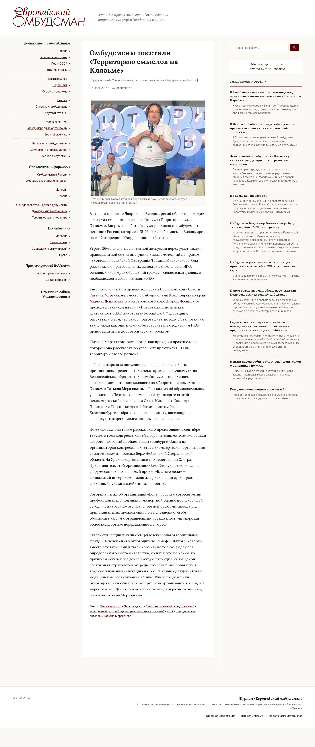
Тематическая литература (49, 217)
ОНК (170, 611)
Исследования (59, 228)
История (61, 189)
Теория (62, 196)
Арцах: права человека (52, 273)
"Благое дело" (133, 606)
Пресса (62, 100)
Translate (278, 69)
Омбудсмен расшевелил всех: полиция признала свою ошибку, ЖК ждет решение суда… (262, 266)
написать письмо (252, 715)
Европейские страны (53, 57)
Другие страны (57, 70)
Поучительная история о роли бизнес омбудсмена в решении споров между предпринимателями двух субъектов (259, 326)
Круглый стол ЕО (55, 113)
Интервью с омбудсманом (49, 143)
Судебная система (54, 91)
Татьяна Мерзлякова (108, 295)
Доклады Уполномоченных (49, 211)
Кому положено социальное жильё (257, 389)
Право (63, 255)
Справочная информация (49, 167)
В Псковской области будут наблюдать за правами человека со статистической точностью (262, 128)
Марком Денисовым (107, 301)
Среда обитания (56, 280)
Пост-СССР (59, 63)
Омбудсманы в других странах (46, 180)
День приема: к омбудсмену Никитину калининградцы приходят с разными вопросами (259, 160)
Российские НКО (56, 122)
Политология (58, 242)
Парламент (59, 85)
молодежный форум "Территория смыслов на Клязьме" (127, 611)
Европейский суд (56, 134)
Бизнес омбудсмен (54, 156)
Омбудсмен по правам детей (48, 150)
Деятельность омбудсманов (47, 43)
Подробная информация (219, 715)
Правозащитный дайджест (48, 266)
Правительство (57, 78)
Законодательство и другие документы (40, 205)
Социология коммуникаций (49, 248)
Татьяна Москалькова (170, 260)
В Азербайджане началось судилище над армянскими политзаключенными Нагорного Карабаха (265, 96)
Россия (62, 51)
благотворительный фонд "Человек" (170, 606)
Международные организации (47, 128)
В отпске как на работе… (248, 195)
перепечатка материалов (285, 715)
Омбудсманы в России (52, 174)
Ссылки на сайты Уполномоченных (55, 294)
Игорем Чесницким (182, 301)
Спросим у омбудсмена (51, 106)
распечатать (124, 88)
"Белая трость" (110, 606)
